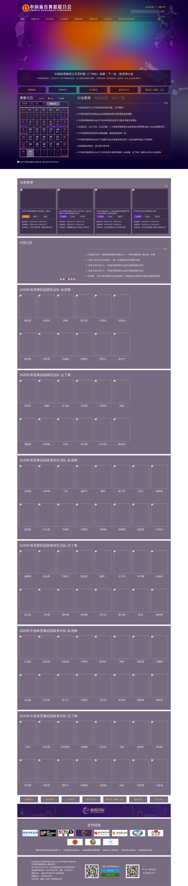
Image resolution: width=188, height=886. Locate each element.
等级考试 (62, 90)
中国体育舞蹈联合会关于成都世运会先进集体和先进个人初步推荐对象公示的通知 (115, 139)
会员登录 (150, 7)
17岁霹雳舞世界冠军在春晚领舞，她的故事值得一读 (102, 133)
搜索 (162, 11)
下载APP (161, 7)
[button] (61, 279)
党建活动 (35, 19)
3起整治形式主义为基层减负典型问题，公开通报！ (102, 107)
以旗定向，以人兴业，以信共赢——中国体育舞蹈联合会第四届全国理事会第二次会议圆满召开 (122, 127)
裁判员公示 (124, 90)
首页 (22, 19)
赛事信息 (93, 19)
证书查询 (93, 90)
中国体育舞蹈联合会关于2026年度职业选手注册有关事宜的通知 (107, 120)
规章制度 (79, 19)
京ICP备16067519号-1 (40, 867)
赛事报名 (32, 90)
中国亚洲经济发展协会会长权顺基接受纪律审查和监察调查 (105, 114)
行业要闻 (64, 19)
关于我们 (50, 19)
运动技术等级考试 (126, 19)
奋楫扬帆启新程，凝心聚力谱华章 (94, 146)
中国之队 (108, 19)
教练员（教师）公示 (154, 90)
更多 (166, 103)
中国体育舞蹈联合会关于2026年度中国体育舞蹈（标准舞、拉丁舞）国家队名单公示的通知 (120, 152)
